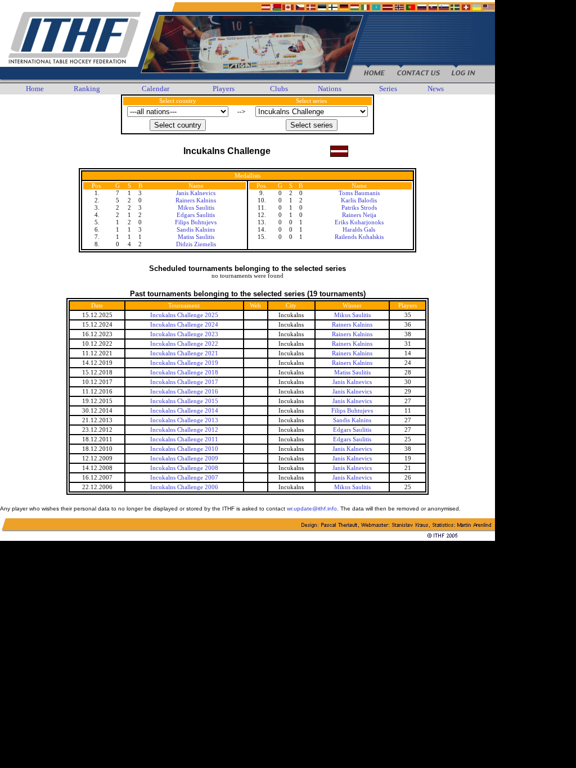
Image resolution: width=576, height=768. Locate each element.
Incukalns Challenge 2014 (184, 411)
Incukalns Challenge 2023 (184, 334)
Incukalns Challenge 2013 (184, 420)
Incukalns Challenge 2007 (184, 478)
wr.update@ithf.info (312, 508)
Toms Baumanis (359, 193)
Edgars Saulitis (196, 215)
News (436, 88)
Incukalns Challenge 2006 (184, 487)
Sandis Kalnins (196, 230)
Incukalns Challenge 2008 (184, 468)
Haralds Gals (359, 230)
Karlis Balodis (359, 200)
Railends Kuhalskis (359, 237)
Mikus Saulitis (196, 208)
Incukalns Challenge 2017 (184, 382)
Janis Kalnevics (195, 193)
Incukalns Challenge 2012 (184, 430)
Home (35, 88)
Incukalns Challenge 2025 (184, 315)
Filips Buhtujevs (196, 222)
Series (388, 88)
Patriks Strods (359, 208)
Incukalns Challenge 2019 (184, 363)
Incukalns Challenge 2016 (184, 391)
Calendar (155, 88)
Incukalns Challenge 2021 (184, 353)
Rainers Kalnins (196, 200)
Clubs (279, 88)
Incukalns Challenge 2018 (184, 372)
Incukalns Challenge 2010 (184, 449)
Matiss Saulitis (196, 237)
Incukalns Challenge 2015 (184, 401)
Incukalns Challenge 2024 (184, 325)
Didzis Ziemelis (196, 244)
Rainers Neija (359, 215)
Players (224, 88)
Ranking (87, 88)
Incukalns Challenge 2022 (184, 344)
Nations (329, 88)
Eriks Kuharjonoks (359, 222)
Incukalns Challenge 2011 (184, 439)
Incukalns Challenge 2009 (184, 458)
